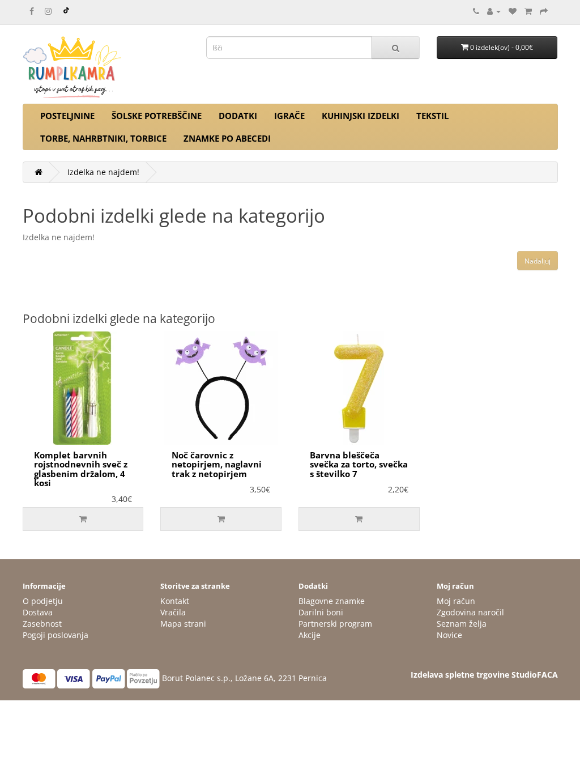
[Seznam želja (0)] (513, 11)
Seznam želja (462, 623)
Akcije (309, 635)
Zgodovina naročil (470, 612)
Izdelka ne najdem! (103, 172)
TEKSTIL (432, 115)
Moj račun (456, 601)
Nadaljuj (537, 261)
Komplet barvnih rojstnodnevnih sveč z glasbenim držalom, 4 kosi (80, 469)
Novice (449, 635)
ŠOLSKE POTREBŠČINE (157, 115)
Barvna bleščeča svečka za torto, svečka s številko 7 (359, 464)
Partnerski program (335, 623)
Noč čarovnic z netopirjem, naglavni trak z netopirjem (217, 464)
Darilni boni (320, 612)
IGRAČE (289, 115)
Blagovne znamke (331, 601)
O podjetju (43, 601)
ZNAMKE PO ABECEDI (227, 138)
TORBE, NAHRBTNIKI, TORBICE (103, 138)
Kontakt (174, 601)
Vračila (173, 612)
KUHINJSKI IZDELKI (360, 115)
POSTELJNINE (67, 115)
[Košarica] (528, 11)
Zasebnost (42, 623)
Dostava (38, 612)
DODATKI (238, 115)
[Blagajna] (544, 11)
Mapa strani (183, 623)
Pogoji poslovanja (55, 635)
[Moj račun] (494, 11)
